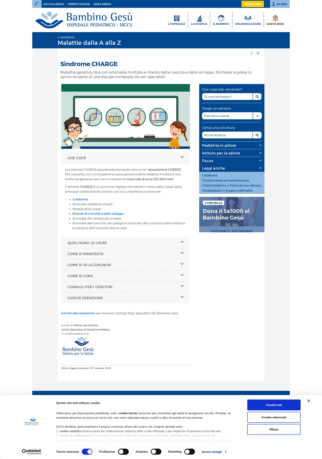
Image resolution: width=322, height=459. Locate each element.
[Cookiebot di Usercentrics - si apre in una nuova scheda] (31, 452)
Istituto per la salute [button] (221, 153)
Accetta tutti (274, 405)
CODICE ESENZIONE (85, 298)
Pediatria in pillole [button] (219, 145)
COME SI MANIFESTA (85, 254)
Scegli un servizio (216, 108)
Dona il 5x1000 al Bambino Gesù (226, 214)
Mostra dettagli (212, 451)
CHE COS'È (76, 158)
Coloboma (80, 199)
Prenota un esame (216, 115)
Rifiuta (274, 429)
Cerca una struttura (218, 127)
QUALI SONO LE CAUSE (87, 243)
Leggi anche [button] (213, 168)
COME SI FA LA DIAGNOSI (89, 265)
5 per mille (213, 202)
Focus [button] (207, 160)
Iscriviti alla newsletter (78, 313)
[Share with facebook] (251, 53)
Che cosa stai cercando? (222, 89)
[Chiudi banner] (308, 401)
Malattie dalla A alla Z (89, 42)
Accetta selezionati (274, 417)
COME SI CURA (80, 276)
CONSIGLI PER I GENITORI (89, 287)
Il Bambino (66, 37)
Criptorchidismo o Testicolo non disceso (231, 185)
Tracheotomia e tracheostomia (225, 180)
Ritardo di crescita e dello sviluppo (98, 213)
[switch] (123, 452)
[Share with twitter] (258, 53)
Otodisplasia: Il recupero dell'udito (227, 190)
